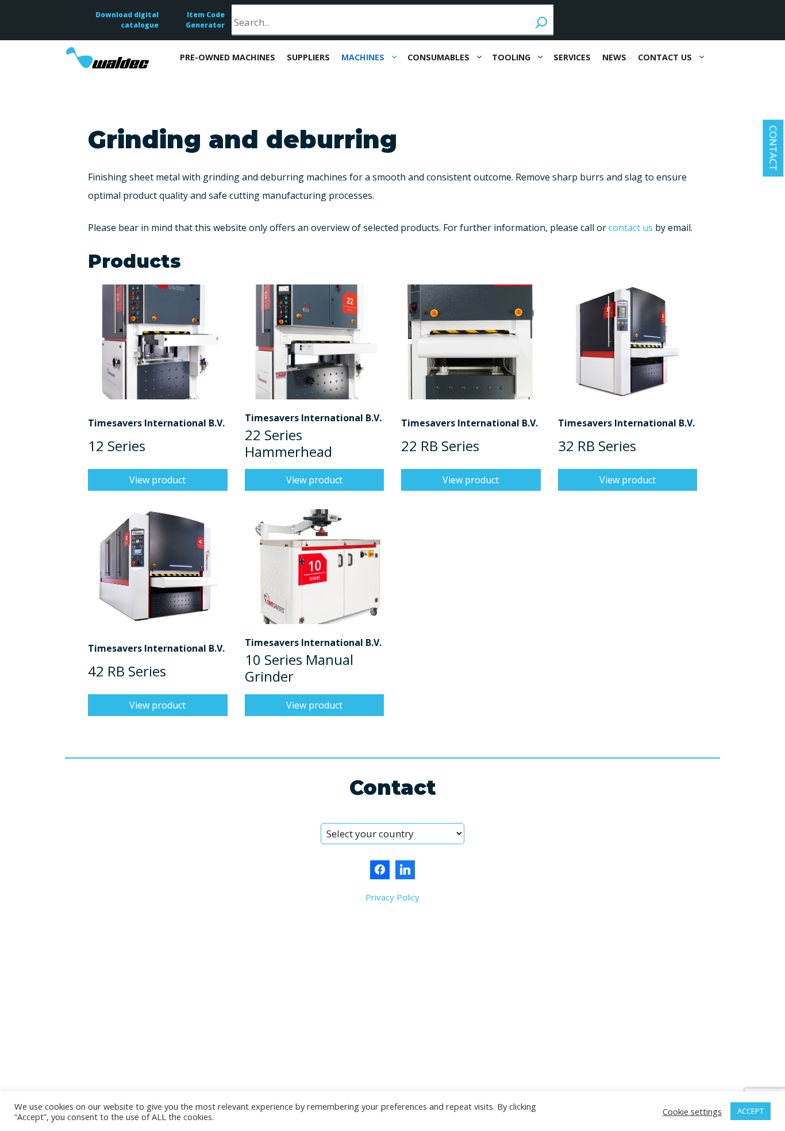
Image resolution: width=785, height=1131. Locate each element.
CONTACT (773, 148)
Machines (362, 57)
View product (157, 480)
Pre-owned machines (227, 57)
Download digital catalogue (127, 20)
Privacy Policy (392, 897)
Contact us (665, 57)
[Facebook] (379, 870)
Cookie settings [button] (692, 1111)
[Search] (541, 19)
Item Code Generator (205, 20)
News (614, 57)
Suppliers (308, 57)
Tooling (511, 57)
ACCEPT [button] (750, 1111)
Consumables (438, 57)
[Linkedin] (405, 870)
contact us (631, 227)
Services (572, 57)
